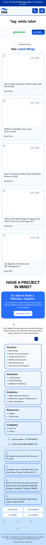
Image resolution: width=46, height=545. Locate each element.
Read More (8, 91)
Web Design (13, 351)
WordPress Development (18, 354)
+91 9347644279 (31, 439)
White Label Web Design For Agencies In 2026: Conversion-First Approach (22, 220)
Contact (12, 431)
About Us (12, 428)
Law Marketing (14, 378)
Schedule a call (23, 313)
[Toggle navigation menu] (42, 10)
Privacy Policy (19, 542)
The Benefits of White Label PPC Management (16, 265)
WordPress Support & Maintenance (23, 399)
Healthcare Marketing (17, 384)
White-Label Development (19, 396)
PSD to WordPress (16, 402)
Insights (12, 413)
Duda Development (16, 363)
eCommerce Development (19, 366)
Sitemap (29, 542)
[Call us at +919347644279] (35, 10)
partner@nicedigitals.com (27, 444)
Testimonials (13, 416)
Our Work (37, 32)
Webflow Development (17, 360)
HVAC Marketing (15, 381)
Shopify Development (17, 357)
